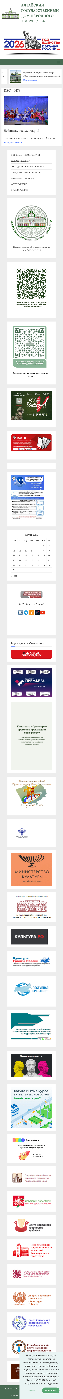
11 (20, 555)
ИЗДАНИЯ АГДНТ (20, 160)
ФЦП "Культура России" (31, 604)
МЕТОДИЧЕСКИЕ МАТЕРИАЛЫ (27, 166)
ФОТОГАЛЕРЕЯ (19, 184)
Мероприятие (27, 80)
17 (14, 560)
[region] (31, 40)
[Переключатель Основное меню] (58, 62)
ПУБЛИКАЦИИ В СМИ (22, 178)
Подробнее (52, 1384)
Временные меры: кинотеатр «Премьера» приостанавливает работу (40, 74)
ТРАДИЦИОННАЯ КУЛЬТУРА (26, 172)
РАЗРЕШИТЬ (50, 1390)
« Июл (14, 575)
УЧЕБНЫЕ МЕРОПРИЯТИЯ (25, 154)
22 (43, 560)
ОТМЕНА (32, 1390)
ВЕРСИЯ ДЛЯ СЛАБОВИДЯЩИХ (31, 654)
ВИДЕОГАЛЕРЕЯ (19, 189)
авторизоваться (13, 142)
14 (37, 555)
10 (14, 555)
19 (26, 560)
